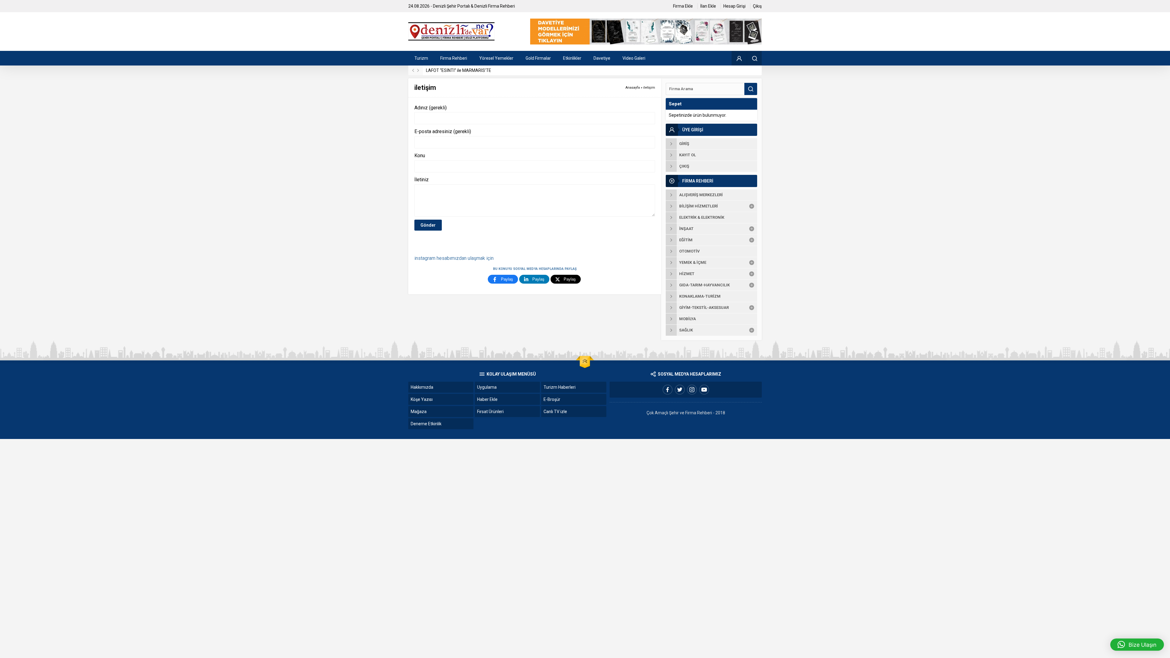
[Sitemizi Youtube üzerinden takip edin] (704, 389)
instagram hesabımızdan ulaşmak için (454, 258)
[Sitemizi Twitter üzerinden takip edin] (679, 389)
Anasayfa (633, 88)
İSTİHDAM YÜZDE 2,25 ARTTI (454, 70)
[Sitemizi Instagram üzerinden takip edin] (692, 389)
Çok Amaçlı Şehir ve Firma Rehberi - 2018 (686, 412)
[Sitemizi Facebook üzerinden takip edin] (667, 389)
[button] (1137, 645)
